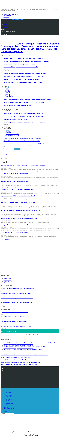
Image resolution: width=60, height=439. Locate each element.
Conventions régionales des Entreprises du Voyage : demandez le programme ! (26, 73)
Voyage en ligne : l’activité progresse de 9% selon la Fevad (18, 196)
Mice (7, 404)
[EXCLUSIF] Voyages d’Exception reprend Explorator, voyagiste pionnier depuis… (26, 61)
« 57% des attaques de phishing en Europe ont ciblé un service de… (17, 298)
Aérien (8, 94)
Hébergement (7, 128)
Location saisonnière (12, 134)
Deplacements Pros (8, 380)
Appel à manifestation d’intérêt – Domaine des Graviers (14, 321)
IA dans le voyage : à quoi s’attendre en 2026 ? (14, 181)
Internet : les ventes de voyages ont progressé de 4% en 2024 (19, 218)
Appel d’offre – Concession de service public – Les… (13, 316)
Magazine (6, 407)
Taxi (7, 90)
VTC (7, 89)
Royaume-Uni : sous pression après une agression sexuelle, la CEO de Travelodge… (27, 144)
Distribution (7, 71)
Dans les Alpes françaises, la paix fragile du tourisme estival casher (18, 344)
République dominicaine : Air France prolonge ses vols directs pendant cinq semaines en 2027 (24, 346)
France (6, 126)
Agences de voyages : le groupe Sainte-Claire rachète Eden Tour (22, 79)
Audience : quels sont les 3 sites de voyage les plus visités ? (18, 189)
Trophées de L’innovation (9, 408)
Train (8, 93)
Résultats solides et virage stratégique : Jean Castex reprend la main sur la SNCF (20, 362)
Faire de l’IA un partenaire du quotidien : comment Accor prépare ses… (18, 288)
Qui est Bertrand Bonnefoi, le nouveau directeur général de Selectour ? (23, 82)
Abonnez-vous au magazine (18, 19)
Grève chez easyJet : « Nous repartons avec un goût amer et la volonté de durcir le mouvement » (24, 355)
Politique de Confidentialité (10, 370)
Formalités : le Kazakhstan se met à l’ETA (15, 119)
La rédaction (7, 15)
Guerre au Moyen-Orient (11, 109)
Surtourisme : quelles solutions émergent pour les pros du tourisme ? (21, 210)
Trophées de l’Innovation (11, 14)
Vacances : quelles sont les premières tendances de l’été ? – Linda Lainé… (24, 122)
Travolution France (8, 382)
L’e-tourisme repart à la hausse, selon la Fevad (14, 233)
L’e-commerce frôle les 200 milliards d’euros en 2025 (16, 173)
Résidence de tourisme (12, 135)
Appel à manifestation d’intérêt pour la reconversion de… (14, 312)
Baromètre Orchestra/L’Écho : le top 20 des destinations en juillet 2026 (23, 76)
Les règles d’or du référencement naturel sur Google (16, 225)
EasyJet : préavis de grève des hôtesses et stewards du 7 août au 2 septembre (19, 364)
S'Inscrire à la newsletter (6, 19)
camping (8, 132)
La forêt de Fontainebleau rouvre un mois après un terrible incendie (18, 345)
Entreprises (9, 399)
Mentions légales (8, 368)
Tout (7, 87)
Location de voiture (12, 97)
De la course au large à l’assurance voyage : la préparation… (16, 293)
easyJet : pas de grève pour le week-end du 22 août (18, 105)
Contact (5, 411)
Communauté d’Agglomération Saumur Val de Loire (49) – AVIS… (16, 326)
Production (7, 55)
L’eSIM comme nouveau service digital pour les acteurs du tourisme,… (18, 302)
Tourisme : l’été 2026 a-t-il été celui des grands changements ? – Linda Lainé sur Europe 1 (23, 349)
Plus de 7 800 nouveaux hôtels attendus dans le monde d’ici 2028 (22, 141)
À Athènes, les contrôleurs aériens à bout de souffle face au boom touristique (25, 116)
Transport (7, 86)
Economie (8, 392)
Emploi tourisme (8, 385)
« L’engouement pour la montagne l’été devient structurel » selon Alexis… (24, 58)
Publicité (6, 17)
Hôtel (8, 131)
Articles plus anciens (5, 239)
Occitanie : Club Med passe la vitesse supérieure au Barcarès (21, 67)
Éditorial (8, 400)
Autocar (9, 95)
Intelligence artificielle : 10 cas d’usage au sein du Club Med (18, 202)
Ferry (8, 91)
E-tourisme (7, 127)
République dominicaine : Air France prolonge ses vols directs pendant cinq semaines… (28, 99)
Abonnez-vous (7, 409)
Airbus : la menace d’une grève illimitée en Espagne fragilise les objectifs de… (25, 102)
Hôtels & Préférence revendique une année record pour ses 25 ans (22, 138)
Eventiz (5, 378)
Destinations (7, 110)
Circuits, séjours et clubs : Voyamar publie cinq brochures (19, 64)
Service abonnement (8, 376)
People (8, 406)
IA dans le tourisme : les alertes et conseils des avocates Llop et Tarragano (23, 166)
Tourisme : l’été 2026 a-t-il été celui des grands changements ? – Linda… (24, 113)
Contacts (6, 372)
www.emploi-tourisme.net (8, 331)
